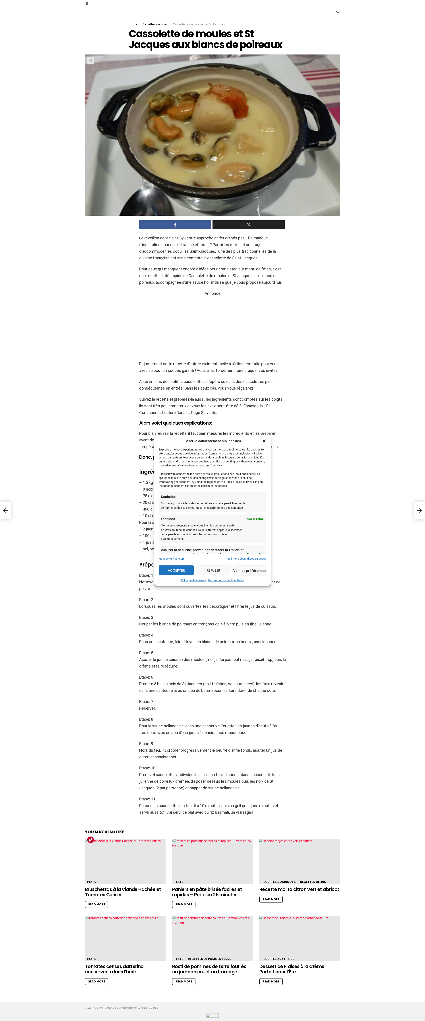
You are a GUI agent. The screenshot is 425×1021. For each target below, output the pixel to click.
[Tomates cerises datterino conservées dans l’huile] (125, 938)
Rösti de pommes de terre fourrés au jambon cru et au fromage (209, 969)
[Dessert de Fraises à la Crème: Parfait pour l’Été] (299, 938)
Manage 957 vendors (172, 558)
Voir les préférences (249, 571)
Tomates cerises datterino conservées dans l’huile (114, 969)
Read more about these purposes (246, 558)
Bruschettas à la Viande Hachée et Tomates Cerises (123, 892)
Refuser (213, 570)
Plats (91, 882)
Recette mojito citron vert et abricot (299, 889)
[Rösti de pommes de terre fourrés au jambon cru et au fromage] (212, 938)
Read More (96, 904)
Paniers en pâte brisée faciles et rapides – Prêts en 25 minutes (207, 892)
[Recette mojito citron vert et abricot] (299, 861)
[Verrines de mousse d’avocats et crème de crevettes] (5, 510)
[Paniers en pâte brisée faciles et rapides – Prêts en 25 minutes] (212, 861)
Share (90, 60)
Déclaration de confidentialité (226, 580)
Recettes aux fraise (278, 959)
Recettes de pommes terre (209, 959)
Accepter (176, 570)
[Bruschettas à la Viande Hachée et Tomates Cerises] (125, 861)
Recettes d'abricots (279, 882)
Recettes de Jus (313, 882)
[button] (264, 441)
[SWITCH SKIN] (87, 3)
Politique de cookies (193, 580)
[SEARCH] (338, 11)
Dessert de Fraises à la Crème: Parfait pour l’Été (292, 969)
